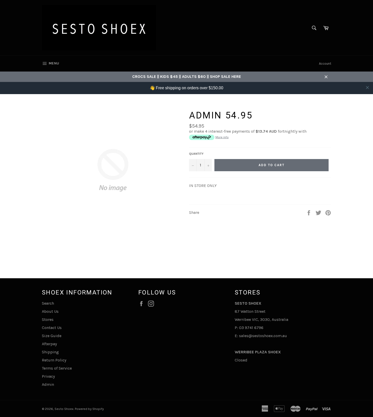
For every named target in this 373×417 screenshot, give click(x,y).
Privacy (48, 376)
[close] (367, 87)
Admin (48, 384)
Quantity (196, 153)
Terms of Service (57, 368)
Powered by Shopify (89, 409)
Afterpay (49, 343)
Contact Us (52, 327)
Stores (48, 319)
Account (325, 63)
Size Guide (51, 335)
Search (48, 303)
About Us (50, 311)
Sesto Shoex (64, 409)
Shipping (50, 352)
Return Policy (54, 360)
